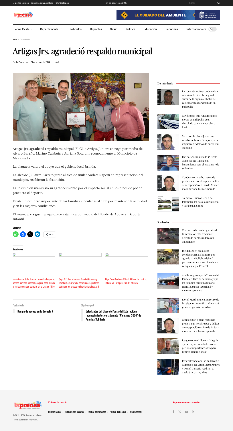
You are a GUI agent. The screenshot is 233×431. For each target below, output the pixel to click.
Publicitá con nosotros (42, 2)
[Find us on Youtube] (186, 412)
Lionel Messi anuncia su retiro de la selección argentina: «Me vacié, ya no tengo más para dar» (201, 303)
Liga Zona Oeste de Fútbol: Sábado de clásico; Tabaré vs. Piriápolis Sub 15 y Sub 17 (126, 281)
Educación (150, 29)
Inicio (15, 39)
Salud (113, 29)
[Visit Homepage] (23, 15)
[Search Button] (218, 3)
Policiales (76, 29)
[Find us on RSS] (193, 412)
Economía (171, 29)
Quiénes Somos (21, 2)
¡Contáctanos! (62, 2)
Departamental (49, 29)
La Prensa (20, 62)
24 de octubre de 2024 (40, 62)
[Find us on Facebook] (173, 412)
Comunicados (25, 39)
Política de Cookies (118, 412)
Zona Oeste (22, 29)
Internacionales (196, 29)
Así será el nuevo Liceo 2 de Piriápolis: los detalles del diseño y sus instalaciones (200, 201)
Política (130, 29)
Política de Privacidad (97, 412)
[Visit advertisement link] (168, 15)
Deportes (96, 29)
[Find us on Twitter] (179, 412)
